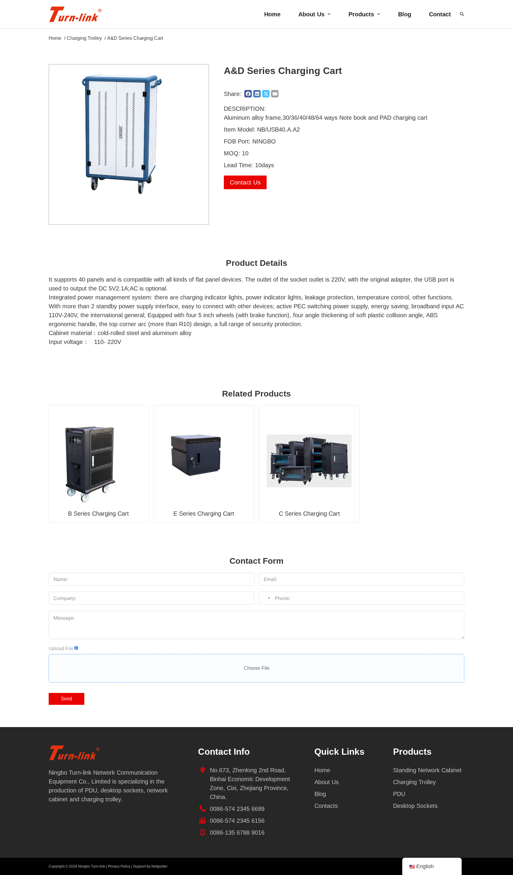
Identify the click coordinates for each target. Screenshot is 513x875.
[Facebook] (248, 93)
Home (272, 14)
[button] (200, 72)
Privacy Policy (119, 866)
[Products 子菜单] (378, 14)
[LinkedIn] (257, 93)
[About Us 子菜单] (329, 14)
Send (66, 698)
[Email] (274, 93)
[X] (266, 93)
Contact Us (245, 182)
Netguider (159, 866)
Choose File (257, 668)
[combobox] (265, 598)
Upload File (61, 648)
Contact (440, 14)
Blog (404, 14)
